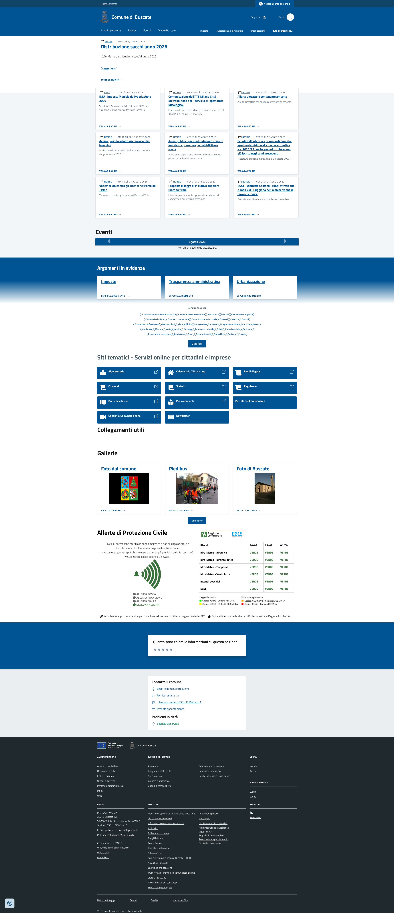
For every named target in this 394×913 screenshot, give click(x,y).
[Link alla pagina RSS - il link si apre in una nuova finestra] (264, 17)
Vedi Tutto (197, 520)
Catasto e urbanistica (159, 781)
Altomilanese (155, 853)
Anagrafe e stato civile (159, 771)
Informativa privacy (209, 813)
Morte (168, 329)
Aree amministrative (107, 766)
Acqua (169, 314)
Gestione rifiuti (168, 324)
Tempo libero (219, 334)
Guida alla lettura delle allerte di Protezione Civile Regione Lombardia (250, 616)
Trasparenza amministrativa (229, 30)
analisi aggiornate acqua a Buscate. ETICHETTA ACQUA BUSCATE (171, 860)
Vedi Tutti (197, 344)
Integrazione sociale (229, 324)
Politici (100, 791)
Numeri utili (103, 857)
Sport (190, 334)
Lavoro (256, 324)
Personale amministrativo (110, 786)
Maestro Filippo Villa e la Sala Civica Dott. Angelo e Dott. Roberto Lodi (171, 816)
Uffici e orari (103, 852)
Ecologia (242, 334)
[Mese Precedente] (109, 241)
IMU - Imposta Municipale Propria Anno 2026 (125, 99)
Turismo (232, 334)
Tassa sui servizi (203, 334)
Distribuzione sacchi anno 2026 (134, 46)
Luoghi (253, 791)
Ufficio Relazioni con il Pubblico (113, 847)
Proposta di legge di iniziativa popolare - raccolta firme (194, 188)
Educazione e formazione (211, 766)
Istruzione (245, 324)
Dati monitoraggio (106, 900)
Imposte (204, 30)
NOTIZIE (108, 41)
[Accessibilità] (9, 903)
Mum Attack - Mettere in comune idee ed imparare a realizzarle (171, 875)
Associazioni (213, 314)
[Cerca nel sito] (289, 17)
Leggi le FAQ (205, 831)
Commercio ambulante (178, 319)
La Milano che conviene (160, 868)
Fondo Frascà (155, 843)
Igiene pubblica (185, 324)
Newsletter (255, 817)
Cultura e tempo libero (159, 786)
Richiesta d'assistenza (210, 843)
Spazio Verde (179, 334)
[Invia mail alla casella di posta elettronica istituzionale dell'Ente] (121, 830)
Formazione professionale (147, 324)
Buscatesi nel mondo (158, 848)
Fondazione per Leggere (160, 887)
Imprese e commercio (210, 771)
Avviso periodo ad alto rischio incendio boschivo (124, 143)
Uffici (99, 795)
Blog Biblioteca (155, 838)
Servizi (147, 30)
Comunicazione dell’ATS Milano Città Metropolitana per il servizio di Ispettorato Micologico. (195, 101)
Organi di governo (106, 781)
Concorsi (224, 319)
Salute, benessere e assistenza (214, 776)
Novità (132, 30)
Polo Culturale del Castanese (162, 882)
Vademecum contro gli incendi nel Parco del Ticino (127, 188)
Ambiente (153, 766)
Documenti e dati (106, 771)
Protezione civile (232, 329)
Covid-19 (234, 319)
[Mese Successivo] (284, 241)
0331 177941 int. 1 (117, 825)
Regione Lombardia (108, 3)
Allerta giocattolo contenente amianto (262, 97)
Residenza (247, 329)
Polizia (220, 329)
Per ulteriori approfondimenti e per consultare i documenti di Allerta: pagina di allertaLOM (154, 616)
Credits (154, 900)
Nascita (177, 329)
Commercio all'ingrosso (242, 314)
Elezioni (245, 319)
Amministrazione (111, 30)
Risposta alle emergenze (159, 334)
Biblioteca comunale (158, 833)
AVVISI (107, 92)
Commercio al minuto (155, 319)
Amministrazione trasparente (214, 828)
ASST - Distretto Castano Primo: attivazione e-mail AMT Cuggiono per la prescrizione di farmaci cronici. (265, 190)
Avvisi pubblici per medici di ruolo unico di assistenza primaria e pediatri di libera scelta (195, 145)
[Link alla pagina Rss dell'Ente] (251, 813)
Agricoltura (180, 314)
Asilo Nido (153, 828)
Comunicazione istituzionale (204, 319)
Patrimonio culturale (204, 329)
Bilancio (225, 314)
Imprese (213, 324)
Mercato (159, 329)
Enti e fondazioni (105, 776)
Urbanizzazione (257, 30)
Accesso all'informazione (152, 314)
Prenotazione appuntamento (213, 839)
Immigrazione (200, 324)
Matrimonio (147, 329)
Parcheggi (187, 329)
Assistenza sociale (196, 314)
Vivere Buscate (167, 30)
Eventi (253, 796)
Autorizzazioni (155, 776)
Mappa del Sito (180, 900)
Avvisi (253, 771)
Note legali (204, 818)
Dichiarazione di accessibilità (213, 823)
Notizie (253, 766)
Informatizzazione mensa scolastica (166, 823)
